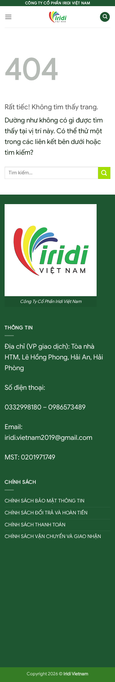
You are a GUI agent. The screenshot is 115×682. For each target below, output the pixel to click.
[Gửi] (104, 173)
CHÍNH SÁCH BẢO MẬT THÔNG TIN (44, 501)
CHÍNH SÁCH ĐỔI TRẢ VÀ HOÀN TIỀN (46, 513)
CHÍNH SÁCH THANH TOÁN (35, 525)
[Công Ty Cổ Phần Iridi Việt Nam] (57, 17)
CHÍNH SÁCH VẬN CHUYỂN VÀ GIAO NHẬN (53, 536)
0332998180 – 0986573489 (45, 407)
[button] (8, 16)
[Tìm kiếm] (105, 17)
